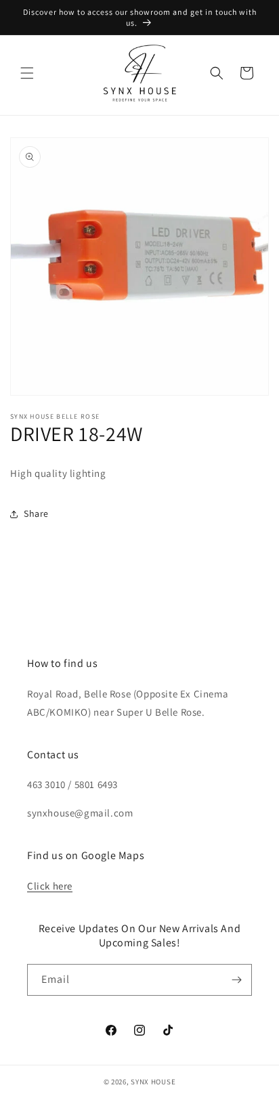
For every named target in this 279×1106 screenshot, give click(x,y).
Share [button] (36, 513)
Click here (49, 885)
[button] (27, 73)
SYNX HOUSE (153, 1081)
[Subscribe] (236, 980)
